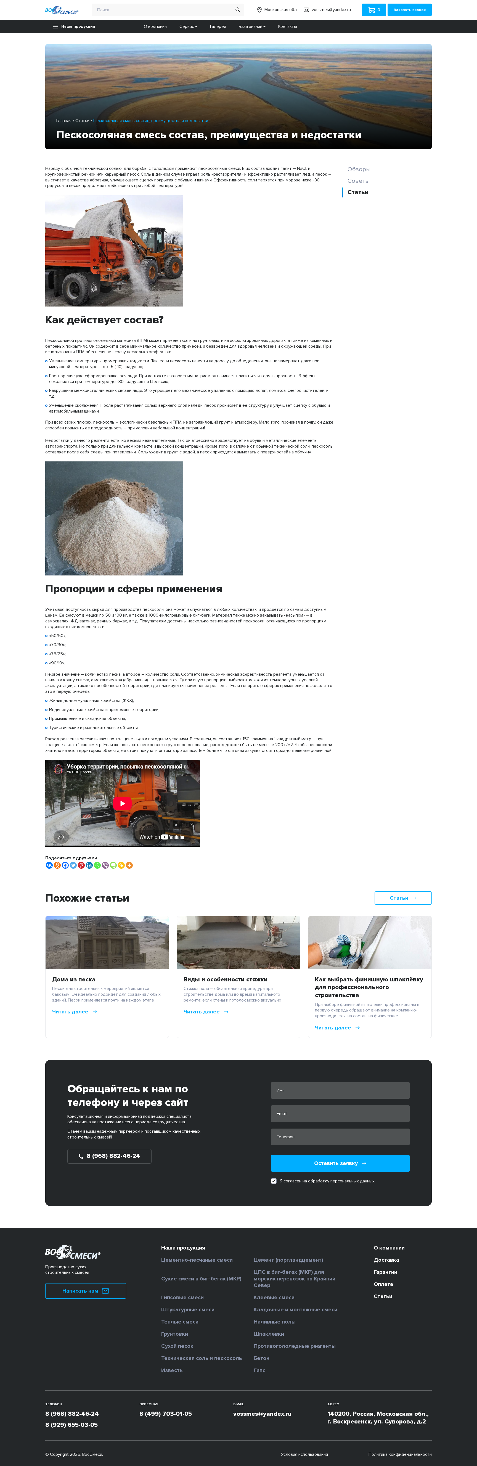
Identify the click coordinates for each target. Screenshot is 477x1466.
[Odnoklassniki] (57, 865)
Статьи (82, 120)
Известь (172, 1370)
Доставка (386, 1260)
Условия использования (304, 1454)
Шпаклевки (269, 1334)
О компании (155, 26)
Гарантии (385, 1272)
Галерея (218, 26)
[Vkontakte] (49, 865)
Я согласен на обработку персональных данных (327, 1181)
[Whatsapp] (97, 865)
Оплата (383, 1284)
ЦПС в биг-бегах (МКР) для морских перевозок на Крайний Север (294, 1279)
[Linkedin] (89, 865)
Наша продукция (78, 26)
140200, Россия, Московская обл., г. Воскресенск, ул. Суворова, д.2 (378, 1418)
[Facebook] (65, 865)
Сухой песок (177, 1346)
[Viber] (105, 865)
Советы (359, 181)
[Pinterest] (81, 865)
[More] (129, 865)
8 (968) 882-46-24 (72, 1414)
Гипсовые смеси (182, 1297)
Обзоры (359, 169)
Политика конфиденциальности (400, 1454)
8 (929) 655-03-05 (71, 1425)
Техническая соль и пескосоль (201, 1358)
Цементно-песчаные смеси (197, 1260)
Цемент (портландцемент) (288, 1260)
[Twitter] (73, 865)
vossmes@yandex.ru (262, 1414)
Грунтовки (174, 1334)
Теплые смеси (179, 1322)
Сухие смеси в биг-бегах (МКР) (201, 1278)
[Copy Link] (121, 865)
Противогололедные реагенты (295, 1346)
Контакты (287, 26)
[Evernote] (113, 865)
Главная (63, 120)
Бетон (261, 1358)
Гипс (259, 1370)
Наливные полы (275, 1322)
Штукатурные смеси (187, 1309)
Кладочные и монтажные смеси (295, 1309)
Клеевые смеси (274, 1297)
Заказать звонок (410, 9)
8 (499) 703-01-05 (165, 1414)
